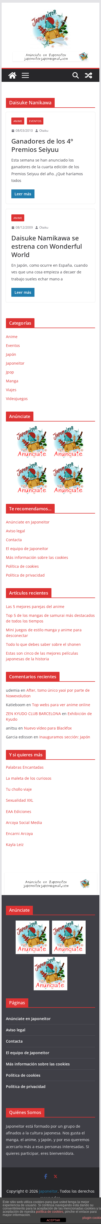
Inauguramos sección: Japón (64, 736)
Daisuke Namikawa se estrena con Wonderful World (46, 246)
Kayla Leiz (15, 844)
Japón (11, 354)
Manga (12, 380)
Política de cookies (22, 566)
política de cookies (49, 1212)
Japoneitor (15, 363)
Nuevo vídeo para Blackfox (48, 728)
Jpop (10, 372)
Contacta (14, 539)
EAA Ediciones (18, 811)
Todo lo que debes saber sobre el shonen (43, 644)
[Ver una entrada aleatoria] (88, 75)
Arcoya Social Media (24, 822)
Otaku (43, 130)
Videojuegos (17, 398)
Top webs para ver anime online (61, 704)
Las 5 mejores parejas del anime (35, 606)
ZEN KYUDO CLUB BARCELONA (33, 713)
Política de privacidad (25, 575)
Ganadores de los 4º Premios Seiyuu (42, 145)
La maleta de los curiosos (28, 778)
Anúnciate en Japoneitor (28, 522)
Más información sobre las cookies (37, 557)
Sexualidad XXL (19, 800)
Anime (17, 121)
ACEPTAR (53, 1220)
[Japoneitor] (12, 75)
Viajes (11, 389)
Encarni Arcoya (19, 833)
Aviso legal (15, 530)
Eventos (35, 121)
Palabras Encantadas (25, 767)
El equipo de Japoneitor (27, 548)
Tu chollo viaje (19, 789)
